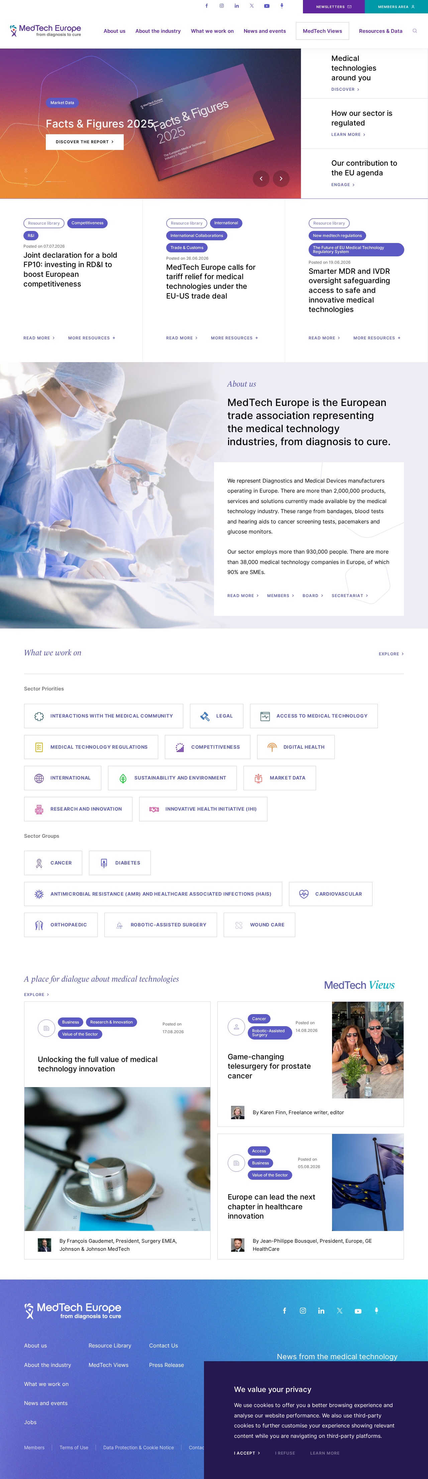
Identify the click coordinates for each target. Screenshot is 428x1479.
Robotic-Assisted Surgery (268, 1032)
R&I (31, 235)
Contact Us (163, 1345)
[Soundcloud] (281, 6)
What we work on (212, 31)
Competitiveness (87, 222)
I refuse (285, 1453)
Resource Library (110, 1345)
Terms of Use (74, 1447)
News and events (265, 31)
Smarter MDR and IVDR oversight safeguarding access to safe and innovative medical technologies (349, 290)
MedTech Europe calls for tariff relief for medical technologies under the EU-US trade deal (210, 281)
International (226, 222)
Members (34, 1447)
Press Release (166, 1365)
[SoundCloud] (376, 1310)
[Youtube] (266, 6)
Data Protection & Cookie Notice (138, 1447)
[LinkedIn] (321, 1310)
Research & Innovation (111, 1021)
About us (114, 31)
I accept (245, 1453)
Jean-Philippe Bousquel (288, 1241)
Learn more (325, 1453)
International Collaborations (197, 235)
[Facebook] (206, 6)
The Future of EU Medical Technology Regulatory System (348, 249)
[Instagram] (221, 6)
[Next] (281, 178)
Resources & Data (381, 31)
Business (70, 1021)
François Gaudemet (90, 1241)
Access (259, 1150)
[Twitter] (251, 6)
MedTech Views (322, 31)
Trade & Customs (187, 247)
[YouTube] (357, 1310)
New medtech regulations (337, 235)
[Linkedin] (236, 6)
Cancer (259, 1018)
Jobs (30, 1422)
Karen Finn (273, 1112)
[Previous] (261, 178)
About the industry (158, 31)
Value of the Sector (80, 1034)
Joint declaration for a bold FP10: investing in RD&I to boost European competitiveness (70, 269)
